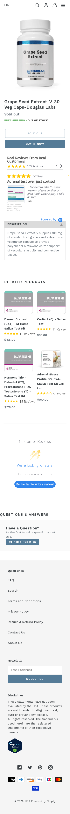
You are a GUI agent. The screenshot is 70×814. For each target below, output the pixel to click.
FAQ (11, 580)
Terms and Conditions (24, 601)
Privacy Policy (18, 611)
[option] (35, 54)
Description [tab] (17, 224)
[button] (57, 166)
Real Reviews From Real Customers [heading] (26, 159)
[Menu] (63, 5)
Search (13, 590)
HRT (8, 5)
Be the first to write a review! (35, 484)
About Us (15, 643)
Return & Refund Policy (25, 622)
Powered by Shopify (43, 801)
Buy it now (35, 143)
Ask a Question (24, 541)
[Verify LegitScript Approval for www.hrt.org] (15, 752)
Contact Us (16, 632)
